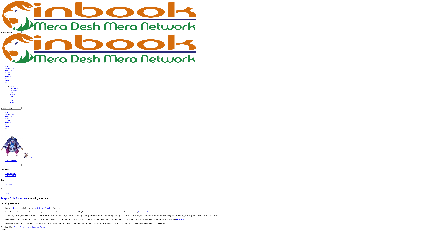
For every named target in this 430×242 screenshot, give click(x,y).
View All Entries (11, 161)
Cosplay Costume (144, 212)
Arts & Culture (10, 176)
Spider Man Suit (181, 219)
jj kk (30, 157)
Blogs (4, 198)
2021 (7, 193)
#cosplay (8, 184)
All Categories (10, 174)
